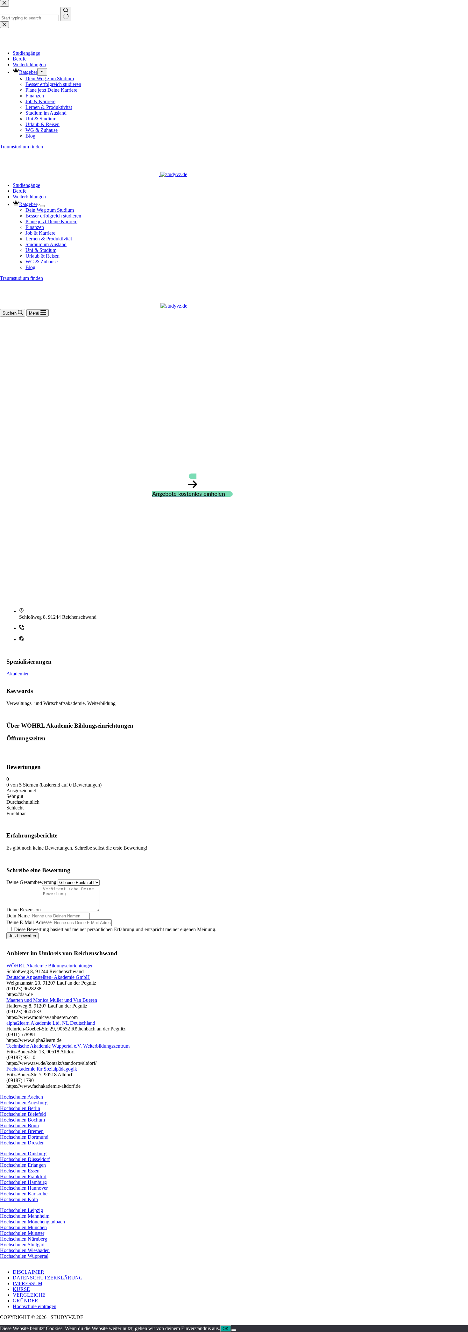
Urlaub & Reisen (42, 256)
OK (226, 1328)
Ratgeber (28, 204)
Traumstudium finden (21, 278)
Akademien (18, 673)
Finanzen (34, 227)
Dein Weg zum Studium (49, 210)
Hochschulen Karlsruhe (23, 1193)
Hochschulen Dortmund (24, 1137)
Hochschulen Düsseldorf (25, 1159)
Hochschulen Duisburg (23, 1153)
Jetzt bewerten (22, 935)
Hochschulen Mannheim (24, 1216)
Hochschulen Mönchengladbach (32, 1221)
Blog (30, 267)
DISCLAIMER (28, 1272)
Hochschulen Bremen (22, 1131)
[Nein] (233, 1330)
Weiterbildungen (29, 196)
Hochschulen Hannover (24, 1188)
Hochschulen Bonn (19, 1125)
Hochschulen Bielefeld (23, 1114)
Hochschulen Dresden (22, 1142)
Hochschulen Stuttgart (22, 1244)
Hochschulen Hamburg (23, 1182)
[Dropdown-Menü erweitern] (42, 206)
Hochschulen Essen (19, 1170)
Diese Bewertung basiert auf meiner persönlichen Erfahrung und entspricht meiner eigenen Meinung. (115, 929)
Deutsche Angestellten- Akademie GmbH (48, 977)
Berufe (19, 191)
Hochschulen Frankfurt (23, 1176)
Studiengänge (26, 185)
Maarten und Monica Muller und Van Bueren (51, 1000)
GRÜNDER (25, 1300)
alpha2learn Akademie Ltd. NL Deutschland (50, 1023)
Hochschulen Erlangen (23, 1165)
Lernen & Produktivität (48, 238)
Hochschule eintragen (34, 1306)
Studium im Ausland (46, 244)
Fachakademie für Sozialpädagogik (41, 1069)
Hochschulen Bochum (22, 1119)
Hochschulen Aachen (21, 1097)
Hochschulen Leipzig (21, 1210)
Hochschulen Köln (19, 1199)
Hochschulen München (23, 1227)
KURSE (21, 1289)
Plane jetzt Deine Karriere (51, 221)
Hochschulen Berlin (20, 1108)
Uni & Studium (40, 250)
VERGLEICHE (29, 1295)
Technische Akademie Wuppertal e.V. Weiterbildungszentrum (68, 1046)
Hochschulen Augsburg (23, 1102)
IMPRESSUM (27, 1283)
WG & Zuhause (41, 261)
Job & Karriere (40, 233)
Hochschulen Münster (22, 1233)
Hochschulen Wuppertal (24, 1256)
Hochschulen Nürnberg (23, 1239)
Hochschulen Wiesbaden (25, 1250)
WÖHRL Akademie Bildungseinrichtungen (50, 965)
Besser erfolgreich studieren (53, 215)
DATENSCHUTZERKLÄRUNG (48, 1277)
